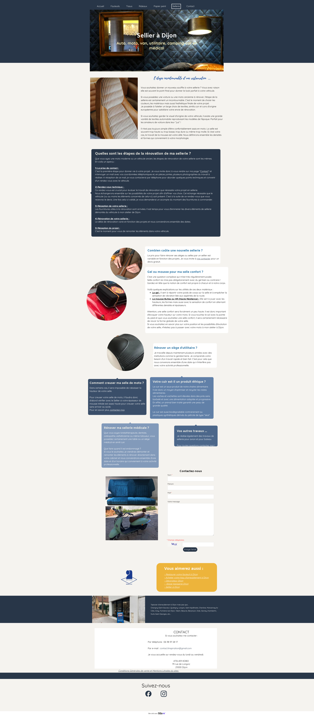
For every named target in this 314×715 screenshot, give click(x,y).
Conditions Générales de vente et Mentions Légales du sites (148, 670)
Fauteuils (115, 6)
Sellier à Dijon (173, 587)
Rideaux (143, 6)
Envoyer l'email (190, 549)
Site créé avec (153, 713)
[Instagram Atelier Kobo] (164, 694)
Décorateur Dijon (174, 580)
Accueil (100, 6)
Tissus (129, 6)
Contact (190, 6)
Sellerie (176, 6)
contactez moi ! (207, 445)
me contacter (203, 258)
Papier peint (160, 6)
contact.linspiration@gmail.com (176, 648)
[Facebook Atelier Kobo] (148, 694)
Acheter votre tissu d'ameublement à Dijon (187, 577)
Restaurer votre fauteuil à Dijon (182, 574)
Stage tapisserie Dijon (177, 583)
